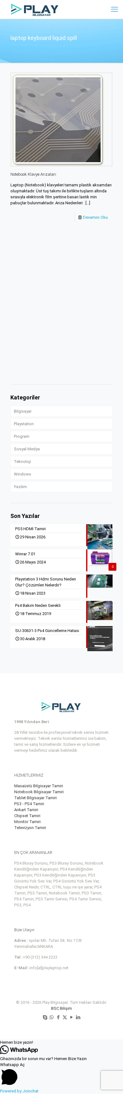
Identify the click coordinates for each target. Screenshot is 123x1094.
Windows (22, 474)
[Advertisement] (61, 314)
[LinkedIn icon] (78, 1017)
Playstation (24, 423)
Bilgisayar (23, 411)
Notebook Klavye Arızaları (33, 174)
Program (21, 436)
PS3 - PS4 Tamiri (29, 803)
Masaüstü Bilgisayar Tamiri (38, 785)
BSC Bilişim (61, 1008)
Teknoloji (22, 461)
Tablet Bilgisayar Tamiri (35, 797)
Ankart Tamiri (26, 809)
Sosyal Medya (27, 449)
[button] (61, 1042)
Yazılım (20, 486)
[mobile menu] (114, 9)
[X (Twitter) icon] (64, 1017)
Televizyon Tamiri (30, 827)
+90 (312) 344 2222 (40, 957)
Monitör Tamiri (27, 821)
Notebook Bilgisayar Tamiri (39, 791)
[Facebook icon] (58, 1017)
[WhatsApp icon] (51, 1017)
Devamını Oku (95, 217)
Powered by (19, 1091)
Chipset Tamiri (27, 815)
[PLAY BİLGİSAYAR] (35, 9)
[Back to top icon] (110, 1081)
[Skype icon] (45, 1017)
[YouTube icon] (71, 1017)
